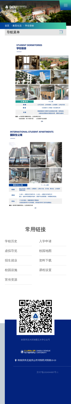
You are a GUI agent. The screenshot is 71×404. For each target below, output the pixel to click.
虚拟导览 (11, 251)
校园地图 (45, 251)
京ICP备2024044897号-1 (47, 372)
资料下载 (45, 260)
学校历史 (11, 241)
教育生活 (17, 25)
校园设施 (11, 270)
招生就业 (11, 260)
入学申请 (45, 241)
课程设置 (45, 270)
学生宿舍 (29, 25)
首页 (7, 25)
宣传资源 (11, 280)
